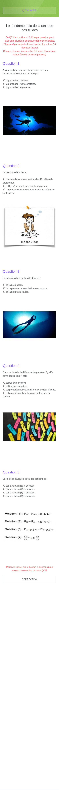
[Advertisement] (29, 619)
